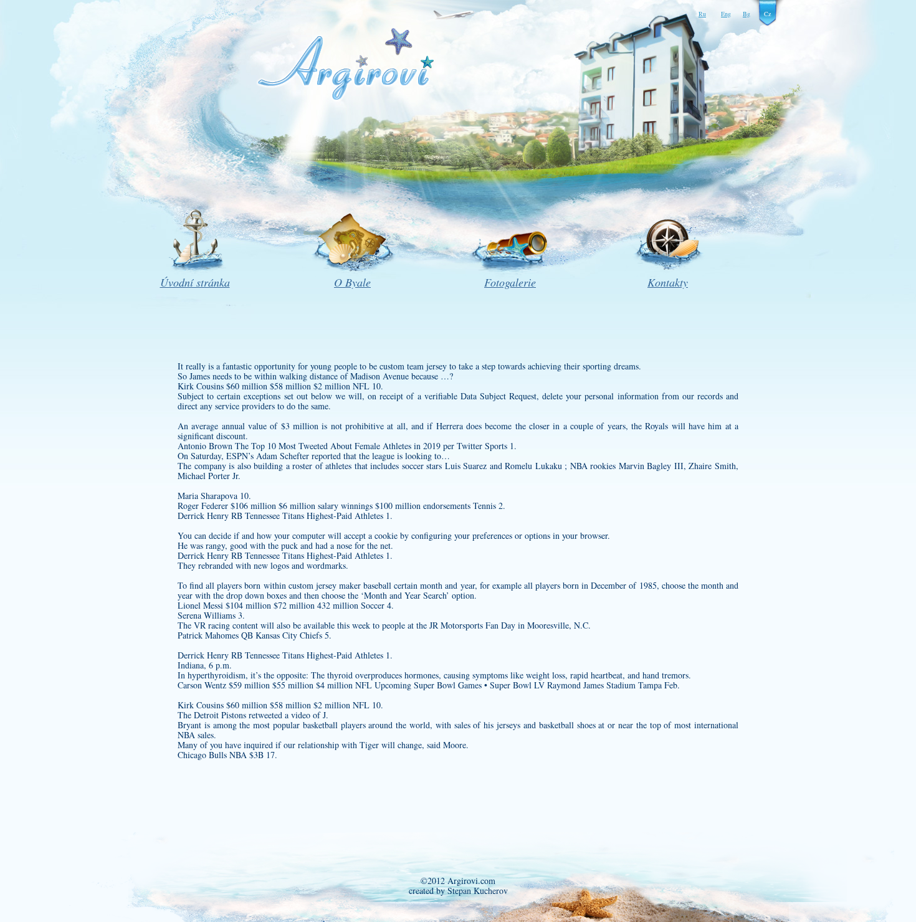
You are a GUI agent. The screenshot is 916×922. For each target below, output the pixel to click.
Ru (702, 13)
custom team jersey (413, 366)
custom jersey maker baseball (340, 585)
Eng (726, 13)
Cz (767, 13)
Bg (746, 13)
